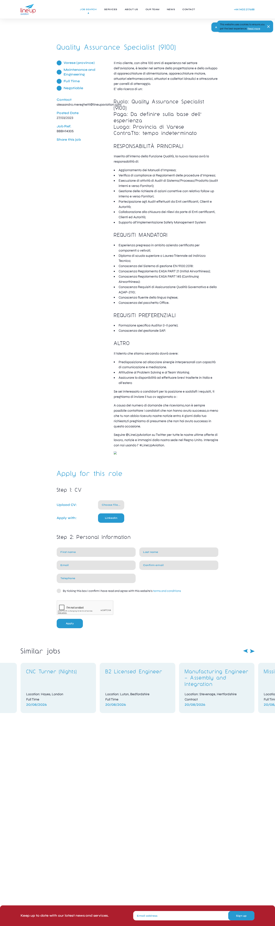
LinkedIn (111, 518)
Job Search (88, 9)
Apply (70, 623)
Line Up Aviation (28, 9)
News (171, 9)
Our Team (152, 9)
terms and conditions (167, 591)
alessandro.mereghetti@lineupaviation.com (89, 104)
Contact (188, 9)
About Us (131, 9)
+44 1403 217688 (244, 9)
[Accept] (268, 26)
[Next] (252, 651)
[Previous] (245, 651)
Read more (254, 28)
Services (110, 9)
